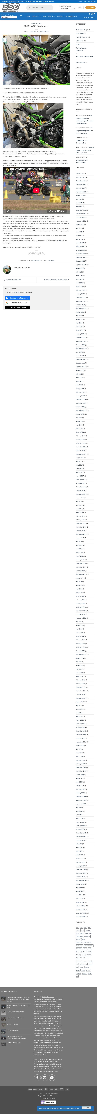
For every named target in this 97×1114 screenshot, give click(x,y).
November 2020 (81, 341)
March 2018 (80, 432)
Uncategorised (80, 62)
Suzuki (81, 967)
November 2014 (81, 567)
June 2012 (79, 665)
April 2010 (79, 756)
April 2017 (79, 472)
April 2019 (79, 385)
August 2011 (80, 702)
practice (85, 961)
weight (78, 970)
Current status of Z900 (13, 280)
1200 (77, 930)
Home (28, 16)
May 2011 (79, 713)
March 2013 (80, 636)
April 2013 (79, 632)
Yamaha (78, 973)
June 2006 (79, 891)
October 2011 (80, 694)
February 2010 (80, 760)
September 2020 (81, 348)
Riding (78, 44)
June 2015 (79, 545)
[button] (79, 7)
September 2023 (81, 221)
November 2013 (81, 611)
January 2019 (80, 396)
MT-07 (78, 955)
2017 (82, 930)
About (80, 1)
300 (81, 927)
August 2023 (80, 224)
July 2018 (79, 418)
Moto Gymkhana (81, 37)
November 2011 (81, 691)
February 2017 (80, 479)
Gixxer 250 (79, 942)
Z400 (89, 973)
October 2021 (80, 305)
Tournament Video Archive (84, 56)
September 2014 (81, 574)
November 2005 (81, 917)
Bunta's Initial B (36, 23)
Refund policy (92, 1)
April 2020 (79, 352)
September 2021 (81, 308)
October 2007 (80, 840)
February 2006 (80, 906)
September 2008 (81, 804)
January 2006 (80, 909)
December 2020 (81, 337)
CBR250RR (88, 933)
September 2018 (81, 410)
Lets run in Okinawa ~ (14, 1042)
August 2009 (80, 775)
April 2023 (79, 239)
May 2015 (79, 549)
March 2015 (80, 556)
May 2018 (79, 425)
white (83, 970)
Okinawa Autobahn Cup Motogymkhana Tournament (16, 1037)
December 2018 (81, 399)
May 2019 (79, 381)
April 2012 (79, 672)
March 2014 (80, 596)
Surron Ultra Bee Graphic (15, 1018)
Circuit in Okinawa (13, 1030)
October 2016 (80, 490)
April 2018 (79, 428)
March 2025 (80, 173)
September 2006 (81, 880)
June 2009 (79, 778)
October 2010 (80, 738)
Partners (51, 16)
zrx (77, 976)
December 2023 (81, 210)
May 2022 (79, 279)
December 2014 (81, 563)
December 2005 (81, 913)
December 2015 (81, 523)
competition (79, 936)
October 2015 (80, 530)
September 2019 (81, 366)
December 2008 (81, 796)
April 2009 (79, 782)
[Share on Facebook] (29, 253)
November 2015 (81, 527)
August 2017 (80, 458)
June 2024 (79, 203)
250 (77, 927)
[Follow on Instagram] (92, 14)
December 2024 (81, 181)
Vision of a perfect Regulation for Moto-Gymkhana (84, 130)
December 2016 (81, 487)
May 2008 (79, 815)
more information (75, 1108)
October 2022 (80, 261)
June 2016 (79, 505)
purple (90, 961)
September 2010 (81, 742)
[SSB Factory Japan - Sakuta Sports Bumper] (10, 7)
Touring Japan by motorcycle (81, 49)
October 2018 (80, 407)
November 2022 (81, 257)
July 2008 (79, 807)
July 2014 (79, 581)
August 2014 (80, 578)
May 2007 (79, 851)
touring (87, 967)
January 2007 (80, 866)
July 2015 (79, 541)
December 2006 (81, 869)
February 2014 (80, 600)
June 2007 (79, 847)
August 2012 (80, 658)
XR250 (88, 970)
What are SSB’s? (71, 16)
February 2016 (80, 516)
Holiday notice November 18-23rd (55, 280)
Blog (44, 16)
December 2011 (81, 687)
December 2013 (81, 607)
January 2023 (80, 250)
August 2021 (80, 312)
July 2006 (79, 887)
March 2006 (80, 902)
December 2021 (81, 297)
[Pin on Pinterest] (39, 253)
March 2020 (80, 356)
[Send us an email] (44, 1077)
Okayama (86, 958)
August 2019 (80, 370)
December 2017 (81, 443)
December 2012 (81, 647)
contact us (87, 936)
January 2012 (80, 683)
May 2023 (79, 235)
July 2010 (79, 749)
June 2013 (79, 625)
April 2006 (79, 898)
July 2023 (79, 228)
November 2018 (81, 403)
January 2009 (80, 793)
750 (89, 927)
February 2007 (80, 862)
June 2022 (79, 275)
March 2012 (80, 676)
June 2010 (79, 753)
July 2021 (79, 315)
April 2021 (79, 326)
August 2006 (80, 884)
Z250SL (84, 973)
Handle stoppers (88, 945)
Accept (86, 1108)
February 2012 (80, 680)
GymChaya (79, 945)
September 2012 (81, 654)
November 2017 (81, 447)
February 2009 (80, 789)
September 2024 (81, 192)
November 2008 (81, 800)
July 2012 (79, 662)
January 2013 (80, 643)
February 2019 (80, 392)
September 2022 (81, 265)
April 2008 (79, 818)
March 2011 (80, 720)
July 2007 (79, 844)
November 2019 (81, 359)
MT (84, 952)
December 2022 (81, 254)
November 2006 (81, 873)
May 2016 (79, 509)
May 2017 (79, 468)
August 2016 (80, 498)
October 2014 (80, 571)
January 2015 (80, 560)
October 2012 (80, 651)
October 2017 (80, 450)
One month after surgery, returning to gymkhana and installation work (84, 119)
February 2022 (80, 290)
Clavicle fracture (12, 1024)
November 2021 (81, 301)
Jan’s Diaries (80, 33)
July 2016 (79, 501)
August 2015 (80, 538)
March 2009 (80, 785)
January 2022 (80, 294)
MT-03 (89, 952)
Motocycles (79, 41)
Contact (60, 16)
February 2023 (80, 246)
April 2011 (79, 716)
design (83, 939)
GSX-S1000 (87, 942)
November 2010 (81, 734)
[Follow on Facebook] (89, 14)
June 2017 (79, 465)
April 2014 (79, 592)
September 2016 (81, 494)
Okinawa (78, 961)
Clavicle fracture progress (15, 1011)
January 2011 (80, 727)
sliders (90, 964)
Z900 (59, 240)
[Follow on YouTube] (94, 14)
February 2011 (80, 724)
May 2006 (79, 895)
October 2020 (80, 345)
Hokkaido (78, 948)
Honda (85, 948)
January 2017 (80, 483)
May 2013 (79, 629)
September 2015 (81, 534)
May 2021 (79, 323)
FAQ (85, 1)
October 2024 (80, 188)
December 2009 (81, 767)
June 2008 (79, 811)
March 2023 (80, 243)
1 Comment (12, 1001)
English (6, 17)
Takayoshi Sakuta (43, 31)
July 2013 (79, 622)
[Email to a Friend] (36, 253)
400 (85, 927)
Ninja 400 (79, 958)
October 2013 (80, 614)
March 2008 (80, 822)
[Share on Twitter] (33, 253)
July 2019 (79, 374)
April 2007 (79, 855)
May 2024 (79, 206)
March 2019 (80, 388)
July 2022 (79, 272)
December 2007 (81, 833)
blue (77, 933)
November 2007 (81, 836)
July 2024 (79, 199)
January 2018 (80, 439)
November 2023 (81, 213)
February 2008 (80, 825)
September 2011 (81, 698)
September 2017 (81, 454)
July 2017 (79, 461)
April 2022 (79, 283)
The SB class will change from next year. (18, 1006)
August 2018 (80, 414)
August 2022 (80, 268)
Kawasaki (79, 952)
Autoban (88, 930)
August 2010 (80, 745)
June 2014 (79, 585)
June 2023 (79, 232)
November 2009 (81, 771)
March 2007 (80, 858)
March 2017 (80, 476)
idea (89, 948)
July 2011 (79, 705)
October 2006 (80, 877)
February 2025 (80, 177)
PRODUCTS (35, 16)
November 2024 (81, 184)
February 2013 (80, 640)
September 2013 (81, 618)
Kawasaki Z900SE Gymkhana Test (81, 142)
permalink (51, 260)
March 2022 (80, 286)
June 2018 (79, 421)
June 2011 (79, 709)
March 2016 (80, 512)
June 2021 (79, 319)
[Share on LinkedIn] (43, 253)
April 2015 (79, 552)
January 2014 (80, 603)
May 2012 (79, 669)
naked (83, 955)
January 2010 (80, 764)
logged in (16, 292)
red (77, 964)
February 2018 (80, 436)
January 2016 (80, 519)
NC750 (89, 955)
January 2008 (80, 829)
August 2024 (80, 195)
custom (78, 939)
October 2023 (80, 217)
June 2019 (79, 377)
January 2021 (80, 334)
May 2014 (79, 589)
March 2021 (80, 330)
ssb (77, 967)
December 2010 (81, 731)
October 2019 (80, 363)
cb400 (82, 933)
